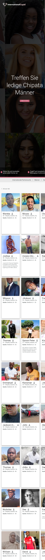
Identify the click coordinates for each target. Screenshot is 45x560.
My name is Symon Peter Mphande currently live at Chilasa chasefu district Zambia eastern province (29, 350)
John (24, 425)
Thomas (7, 340)
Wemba (6, 213)
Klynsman (27, 382)
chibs (25, 467)
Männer (37, 180)
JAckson (26, 298)
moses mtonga (28, 256)
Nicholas (7, 509)
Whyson (6, 298)
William (6, 551)
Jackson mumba (9, 425)
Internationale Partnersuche (21, 180)
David (25, 551)
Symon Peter (28, 340)
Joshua (6, 256)
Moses (25, 213)
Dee (24, 509)
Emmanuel (8, 382)
